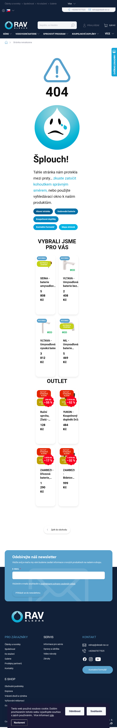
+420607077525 (96, 651)
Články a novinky (13, 3)
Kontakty (9, 668)
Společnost (29, 3)
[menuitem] (7, 33)
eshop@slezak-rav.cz (98, 645)
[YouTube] (98, 658)
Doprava (9, 691)
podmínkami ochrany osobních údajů (58, 584)
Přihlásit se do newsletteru (28, 593)
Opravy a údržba (51, 649)
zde (52, 715)
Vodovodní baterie (66, 211)
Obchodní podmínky (14, 686)
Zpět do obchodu (59, 529)
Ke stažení (42, 3)
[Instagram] (91, 658)
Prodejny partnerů (13, 663)
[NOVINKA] (68, 266)
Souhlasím (96, 711)
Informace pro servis (53, 644)
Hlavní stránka (43, 211)
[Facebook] (84, 658)
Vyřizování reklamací (14, 700)
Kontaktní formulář (45, 227)
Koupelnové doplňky (46, 219)
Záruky (47, 658)
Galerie (53, 3)
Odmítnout (74, 711)
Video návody (50, 654)
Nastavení (19, 722)
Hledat (73, 25)
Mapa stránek (68, 227)
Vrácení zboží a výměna (16, 696)
